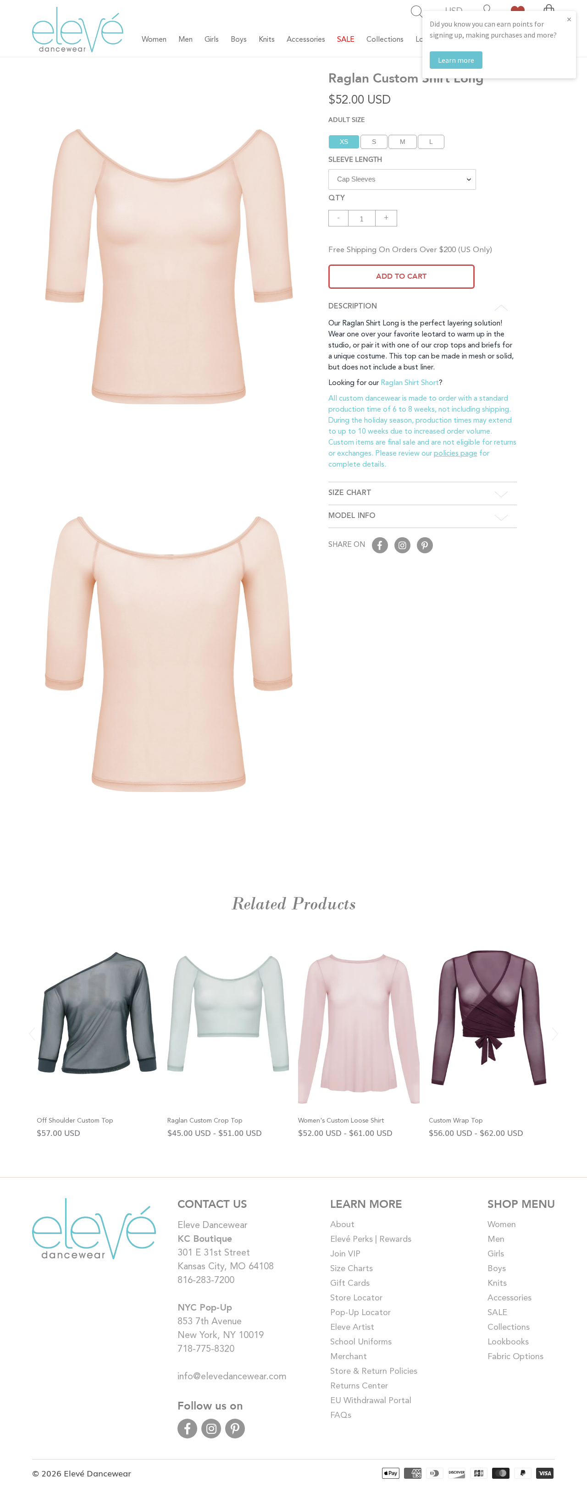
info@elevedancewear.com (232, 1377)
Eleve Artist (352, 1327)
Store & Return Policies (373, 1371)
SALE (497, 1313)
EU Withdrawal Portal (370, 1401)
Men (495, 1239)
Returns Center (359, 1386)
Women (501, 1225)
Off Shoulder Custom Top (75, 1121)
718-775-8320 (205, 1349)
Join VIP (345, 1254)
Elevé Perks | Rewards (370, 1239)
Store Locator (356, 1298)
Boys (496, 1269)
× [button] (569, 19)
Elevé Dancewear (97, 1473)
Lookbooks (508, 1342)
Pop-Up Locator (360, 1313)
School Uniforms (361, 1342)
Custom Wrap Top (456, 1121)
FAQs (340, 1415)
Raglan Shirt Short (410, 383)
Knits (497, 1283)
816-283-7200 (205, 1280)
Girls (495, 1254)
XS (344, 141)
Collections (508, 1327)
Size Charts (351, 1269)
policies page (455, 453)
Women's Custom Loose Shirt (341, 1121)
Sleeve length (355, 159)
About (342, 1225)
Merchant (348, 1357)
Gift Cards (350, 1283)
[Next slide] (555, 1034)
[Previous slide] (32, 1034)
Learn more (456, 60)
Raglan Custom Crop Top (205, 1121)
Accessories (509, 1298)
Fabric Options (515, 1357)
